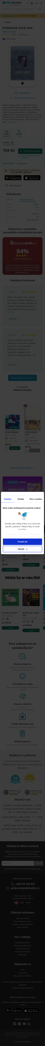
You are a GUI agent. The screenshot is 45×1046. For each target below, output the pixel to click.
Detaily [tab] (21, 499)
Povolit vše (22, 542)
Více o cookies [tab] (35, 499)
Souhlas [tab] (7, 499)
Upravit (21, 549)
